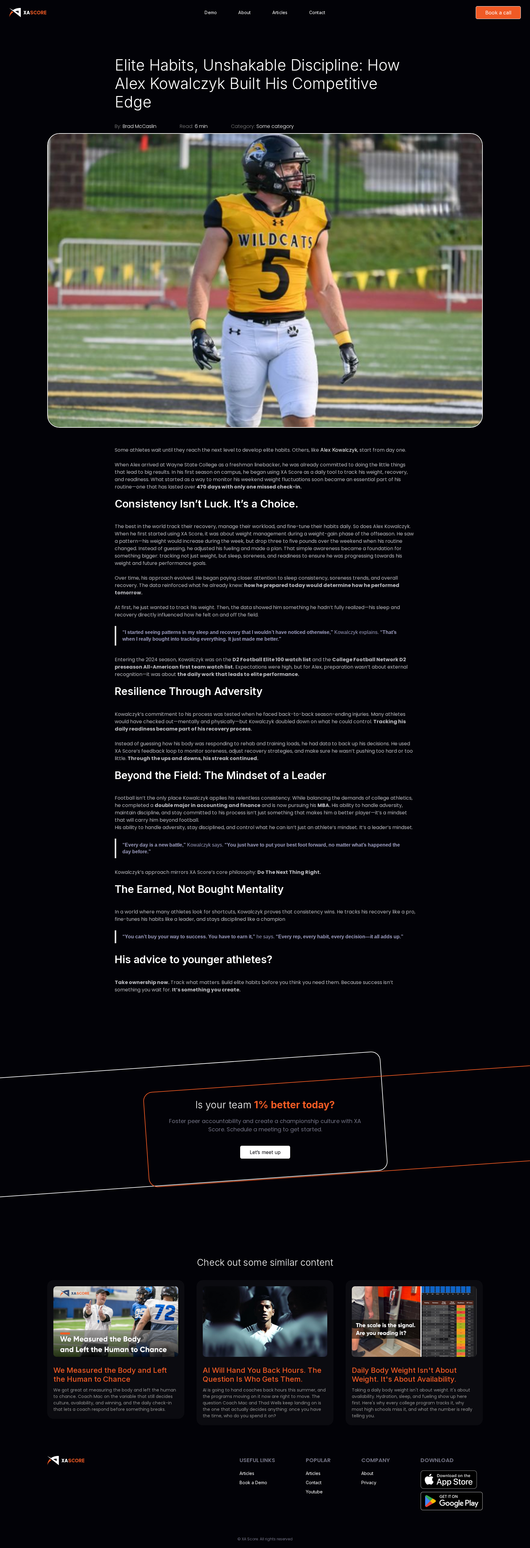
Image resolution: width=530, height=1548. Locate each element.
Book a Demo (253, 1482)
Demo (211, 12)
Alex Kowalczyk (338, 450)
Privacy (368, 1482)
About (244, 12)
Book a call (498, 13)
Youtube (314, 1491)
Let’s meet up (265, 1152)
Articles (280, 12)
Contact (317, 12)
